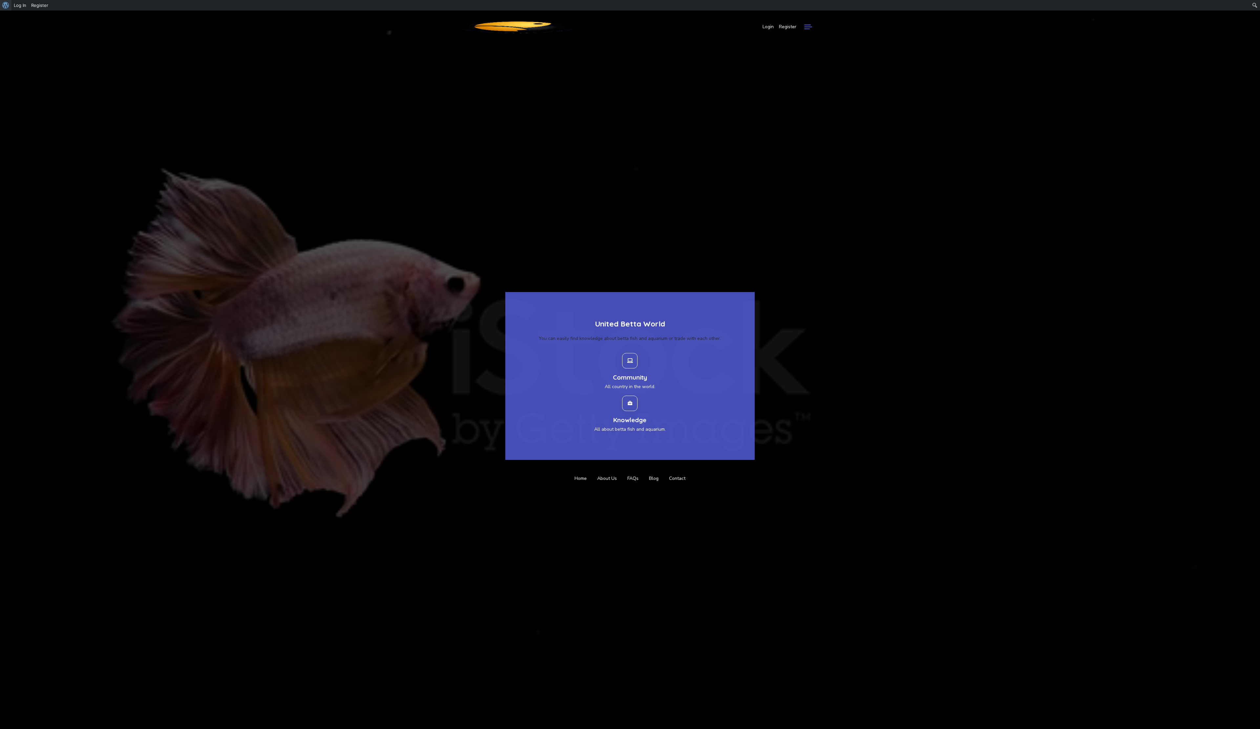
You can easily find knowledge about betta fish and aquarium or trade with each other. (630, 338)
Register (787, 27)
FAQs (633, 478)
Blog (654, 478)
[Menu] (808, 26)
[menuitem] (5, 5)
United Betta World (630, 323)
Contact (677, 478)
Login (768, 27)
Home (581, 478)
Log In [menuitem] (20, 5)
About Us (607, 478)
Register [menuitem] (39, 5)
